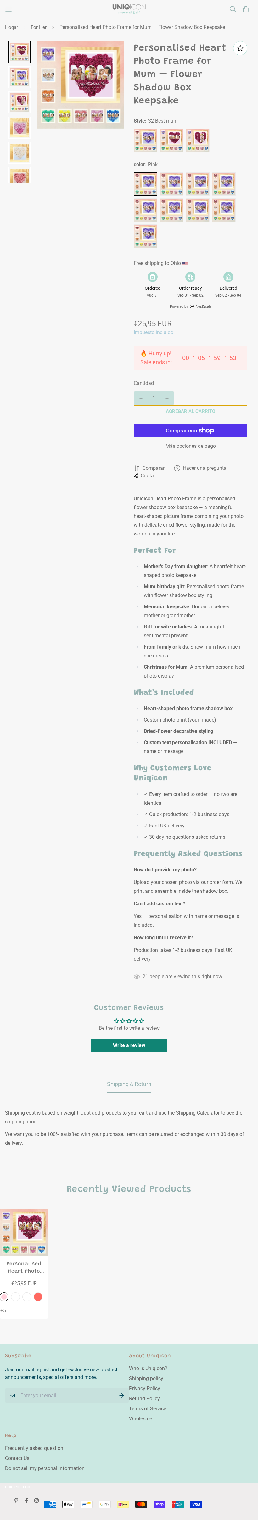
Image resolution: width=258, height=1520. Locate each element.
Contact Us (17, 1458)
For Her (39, 27)
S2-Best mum (145, 140)
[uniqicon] (129, 9)
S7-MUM (198, 140)
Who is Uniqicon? (148, 1368)
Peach (198, 184)
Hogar (11, 27)
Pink (145, 184)
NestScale (203, 306)
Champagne (171, 184)
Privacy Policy (144, 1388)
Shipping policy (146, 1378)
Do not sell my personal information (45, 1468)
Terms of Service (147, 1409)
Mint (198, 210)
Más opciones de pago (190, 446)
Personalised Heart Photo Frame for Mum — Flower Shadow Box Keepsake (24, 1268)
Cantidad (144, 383)
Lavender (224, 210)
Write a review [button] (129, 1045)
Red (224, 184)
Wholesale (140, 1419)
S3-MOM (171, 140)
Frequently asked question (34, 1448)
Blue (171, 210)
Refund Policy (144, 1399)
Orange (145, 236)
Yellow (145, 210)
